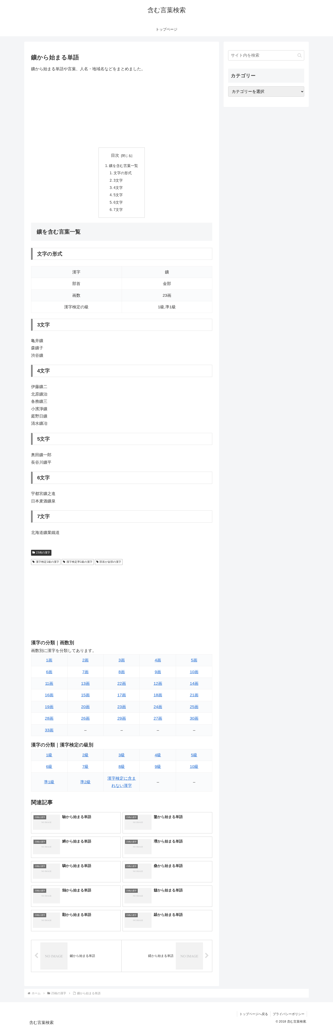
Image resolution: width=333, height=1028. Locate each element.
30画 (194, 718)
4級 (158, 755)
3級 (121, 755)
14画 (194, 683)
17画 (121, 695)
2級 (85, 755)
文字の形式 (122, 173)
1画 (49, 660)
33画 (49, 730)
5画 (194, 660)
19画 (49, 707)
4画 (158, 660)
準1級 (49, 782)
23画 (121, 707)
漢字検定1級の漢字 (47, 561)
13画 (85, 683)
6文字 (118, 202)
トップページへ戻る (253, 1014)
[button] (300, 55)
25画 (194, 707)
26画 (85, 718)
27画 (158, 718)
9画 (158, 672)
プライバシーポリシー (288, 1014)
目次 (115, 155)
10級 (194, 766)
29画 (121, 718)
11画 (49, 683)
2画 (85, 660)
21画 (194, 695)
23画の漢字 (43, 552)
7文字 (118, 210)
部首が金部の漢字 (110, 561)
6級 (49, 766)
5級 (194, 755)
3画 (121, 660)
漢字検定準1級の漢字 (79, 561)
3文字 (118, 180)
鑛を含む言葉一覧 (123, 166)
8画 (121, 672)
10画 (194, 672)
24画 (158, 707)
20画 (85, 707)
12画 (158, 683)
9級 (158, 766)
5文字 (118, 195)
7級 (85, 766)
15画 (85, 695)
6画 (49, 672)
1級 (49, 755)
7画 (85, 672)
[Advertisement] (121, 110)
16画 (49, 695)
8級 (121, 766)
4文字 (118, 188)
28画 (49, 718)
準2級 (85, 782)
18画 (158, 695)
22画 (121, 683)
